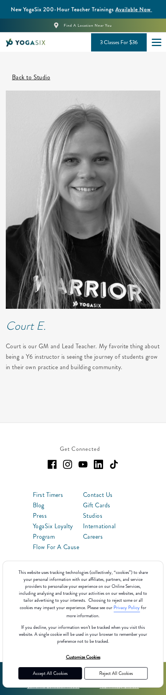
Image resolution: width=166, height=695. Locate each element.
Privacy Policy (126, 607)
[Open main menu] (156, 42)
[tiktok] (114, 464)
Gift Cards (96, 505)
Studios (92, 515)
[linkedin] (98, 464)
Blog (38, 505)
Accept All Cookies (50, 673)
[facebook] (52, 464)
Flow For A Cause (56, 547)
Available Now (133, 9)
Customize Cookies (83, 657)
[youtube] (83, 464)
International (99, 526)
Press (40, 515)
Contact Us (97, 494)
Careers (93, 536)
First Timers (48, 494)
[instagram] (67, 464)
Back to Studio (31, 77)
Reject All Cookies (116, 673)
